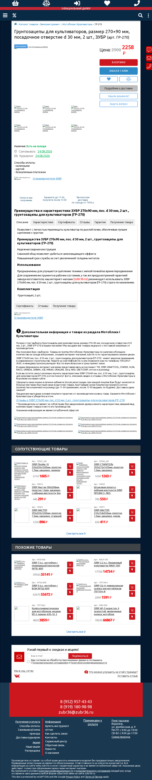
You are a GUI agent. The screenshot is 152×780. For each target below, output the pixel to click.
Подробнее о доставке (119, 88)
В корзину (118, 62)
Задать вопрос (119, 103)
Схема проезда (121, 736)
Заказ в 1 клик (118, 70)
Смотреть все (75, 533)
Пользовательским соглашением (50, 662)
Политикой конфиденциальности (89, 662)
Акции (14, 15)
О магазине (52, 752)
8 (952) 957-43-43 (76, 701)
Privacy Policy (73, 777)
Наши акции (33, 746)
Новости (50, 748)
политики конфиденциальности (55, 771)
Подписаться (80, 655)
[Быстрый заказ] (70, 473)
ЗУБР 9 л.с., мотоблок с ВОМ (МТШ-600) (45, 587)
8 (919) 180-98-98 (76, 706)
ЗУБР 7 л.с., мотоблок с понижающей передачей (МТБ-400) (45, 565)
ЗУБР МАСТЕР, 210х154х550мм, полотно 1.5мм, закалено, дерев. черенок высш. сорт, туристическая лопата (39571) (108, 513)
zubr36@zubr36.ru (76, 712)
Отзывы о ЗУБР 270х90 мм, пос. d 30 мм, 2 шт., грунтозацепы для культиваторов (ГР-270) (70, 400)
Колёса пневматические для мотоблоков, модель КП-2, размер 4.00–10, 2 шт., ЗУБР (46, 611)
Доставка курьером (28, 737)
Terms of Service (94, 777)
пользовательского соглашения (92, 771)
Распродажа (32, 750)
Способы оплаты (29, 726)
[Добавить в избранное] (109, 79)
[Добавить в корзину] (70, 466)
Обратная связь (55, 745)
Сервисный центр (56, 741)
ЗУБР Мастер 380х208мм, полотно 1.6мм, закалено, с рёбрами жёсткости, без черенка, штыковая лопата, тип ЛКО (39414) (46, 490)
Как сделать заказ (56, 733)
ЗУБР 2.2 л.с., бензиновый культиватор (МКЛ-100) (108, 564)
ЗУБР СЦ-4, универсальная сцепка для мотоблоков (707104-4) (108, 588)
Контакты (51, 737)
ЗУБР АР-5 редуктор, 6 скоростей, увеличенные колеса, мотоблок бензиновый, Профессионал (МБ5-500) (108, 611)
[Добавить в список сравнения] (128, 79)
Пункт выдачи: (120, 720)
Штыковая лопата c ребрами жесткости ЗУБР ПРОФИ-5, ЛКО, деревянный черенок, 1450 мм (109, 490)
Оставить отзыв (128, 676)
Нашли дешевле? (118, 96)
